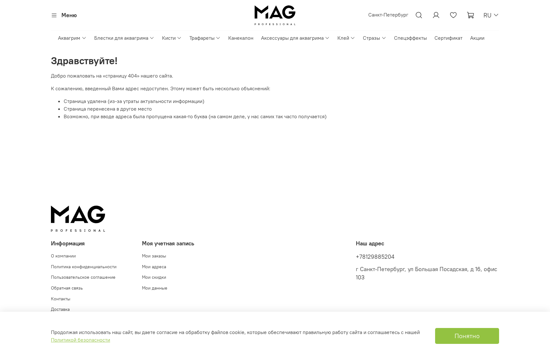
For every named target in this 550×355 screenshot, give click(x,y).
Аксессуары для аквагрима (292, 38)
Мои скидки (154, 277)
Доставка (60, 309)
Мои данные (154, 288)
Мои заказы (154, 256)
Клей (343, 38)
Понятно (467, 336)
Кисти (169, 38)
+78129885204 (375, 256)
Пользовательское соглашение (83, 277)
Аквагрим (69, 38)
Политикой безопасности (80, 340)
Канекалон (240, 38)
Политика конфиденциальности (83, 267)
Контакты (60, 299)
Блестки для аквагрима (121, 38)
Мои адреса (154, 267)
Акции (477, 38)
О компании (63, 256)
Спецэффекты (410, 38)
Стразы (371, 38)
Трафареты (202, 38)
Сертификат (448, 38)
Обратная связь (67, 288)
